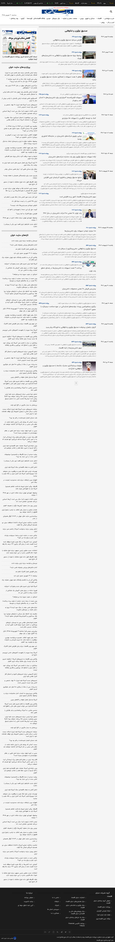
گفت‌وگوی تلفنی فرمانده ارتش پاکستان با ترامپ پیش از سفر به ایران (19, 99)
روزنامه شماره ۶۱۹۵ (44, 94)
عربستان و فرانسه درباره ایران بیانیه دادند (24, 241)
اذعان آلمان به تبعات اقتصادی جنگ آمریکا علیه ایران (21, 467)
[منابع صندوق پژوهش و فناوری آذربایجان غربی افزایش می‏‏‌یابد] (89, 174)
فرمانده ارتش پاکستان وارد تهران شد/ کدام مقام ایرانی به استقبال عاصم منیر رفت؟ (20, 93)
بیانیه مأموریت (28, 901)
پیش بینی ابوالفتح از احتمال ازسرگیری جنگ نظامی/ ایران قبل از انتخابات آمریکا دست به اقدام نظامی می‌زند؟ (21, 120)
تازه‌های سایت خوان (19, 235)
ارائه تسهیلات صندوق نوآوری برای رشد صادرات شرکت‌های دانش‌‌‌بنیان (72, 157)
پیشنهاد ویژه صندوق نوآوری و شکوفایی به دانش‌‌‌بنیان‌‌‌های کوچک (62, 57)
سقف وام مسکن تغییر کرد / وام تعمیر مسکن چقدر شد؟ (20, 170)
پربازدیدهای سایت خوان (19, 67)
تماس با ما (55, 897)
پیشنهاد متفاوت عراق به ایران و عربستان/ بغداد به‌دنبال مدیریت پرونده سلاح (20, 142)
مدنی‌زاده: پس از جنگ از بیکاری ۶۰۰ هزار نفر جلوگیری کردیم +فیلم (20, 365)
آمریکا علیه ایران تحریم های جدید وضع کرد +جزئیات (20, 264)
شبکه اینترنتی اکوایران (103, 911)
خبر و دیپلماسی (109, 18)
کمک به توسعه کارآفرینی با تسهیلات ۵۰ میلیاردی (79, 118)
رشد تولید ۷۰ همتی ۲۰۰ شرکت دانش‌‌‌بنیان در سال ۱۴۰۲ (62, 213)
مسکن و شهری (90, 18)
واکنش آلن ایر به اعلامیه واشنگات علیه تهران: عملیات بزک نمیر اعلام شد (19, 258)
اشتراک (57, 905)
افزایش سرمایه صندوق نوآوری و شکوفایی (67, 40)
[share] (53, 932)
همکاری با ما (55, 913)
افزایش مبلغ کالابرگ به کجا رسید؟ (26, 214)
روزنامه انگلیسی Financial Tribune (77, 924)
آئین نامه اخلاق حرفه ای (25, 905)
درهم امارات (78, 3)
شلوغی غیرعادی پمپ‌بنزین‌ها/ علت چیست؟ (23, 205)
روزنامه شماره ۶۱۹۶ (77, 71)
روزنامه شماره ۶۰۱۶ (44, 154)
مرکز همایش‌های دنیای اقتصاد (75, 901)
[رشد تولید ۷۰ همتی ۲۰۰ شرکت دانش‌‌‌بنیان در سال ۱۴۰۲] (89, 213)
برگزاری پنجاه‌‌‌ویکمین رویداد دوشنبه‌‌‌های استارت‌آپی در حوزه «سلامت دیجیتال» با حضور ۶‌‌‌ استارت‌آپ (68, 308)
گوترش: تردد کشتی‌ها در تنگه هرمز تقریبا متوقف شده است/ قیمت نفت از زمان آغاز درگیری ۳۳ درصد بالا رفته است (19, 544)
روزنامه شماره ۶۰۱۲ (77, 171)
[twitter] (65, 932)
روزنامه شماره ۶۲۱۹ (77, 37)
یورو (98, 3)
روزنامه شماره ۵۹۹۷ (91, 245)
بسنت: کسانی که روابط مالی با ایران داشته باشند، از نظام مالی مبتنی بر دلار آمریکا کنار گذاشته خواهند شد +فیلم (20, 424)
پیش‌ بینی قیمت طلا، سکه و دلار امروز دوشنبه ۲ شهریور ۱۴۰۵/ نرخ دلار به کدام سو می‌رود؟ (22, 80)
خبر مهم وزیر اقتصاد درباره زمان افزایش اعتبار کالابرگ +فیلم (20, 325)
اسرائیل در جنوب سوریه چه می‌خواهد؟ (25, 274)
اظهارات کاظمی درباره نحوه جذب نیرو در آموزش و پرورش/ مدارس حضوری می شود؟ (21, 136)
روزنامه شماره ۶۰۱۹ (77, 133)
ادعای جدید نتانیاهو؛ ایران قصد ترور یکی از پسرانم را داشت (20, 225)
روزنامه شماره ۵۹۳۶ (77, 342)
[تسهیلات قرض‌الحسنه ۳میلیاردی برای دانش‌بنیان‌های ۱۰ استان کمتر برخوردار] (89, 98)
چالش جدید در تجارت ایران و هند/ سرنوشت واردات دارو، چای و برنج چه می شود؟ (20, 536)
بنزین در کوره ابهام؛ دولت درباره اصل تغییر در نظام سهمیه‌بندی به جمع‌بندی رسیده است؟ (20, 432)
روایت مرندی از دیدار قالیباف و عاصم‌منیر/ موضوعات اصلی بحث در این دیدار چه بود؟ (20, 455)
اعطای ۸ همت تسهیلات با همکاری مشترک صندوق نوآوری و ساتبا (68, 78)
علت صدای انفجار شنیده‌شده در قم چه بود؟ (23, 418)
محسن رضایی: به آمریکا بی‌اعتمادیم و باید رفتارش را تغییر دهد (21, 389)
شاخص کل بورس (31, 3)
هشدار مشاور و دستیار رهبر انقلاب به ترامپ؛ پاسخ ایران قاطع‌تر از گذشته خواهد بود (19, 511)
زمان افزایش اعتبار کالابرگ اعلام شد (26, 249)
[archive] (45, 932)
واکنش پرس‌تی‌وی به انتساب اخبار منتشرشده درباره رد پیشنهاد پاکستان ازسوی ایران (20, 372)
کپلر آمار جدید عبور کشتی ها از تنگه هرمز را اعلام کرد (20, 197)
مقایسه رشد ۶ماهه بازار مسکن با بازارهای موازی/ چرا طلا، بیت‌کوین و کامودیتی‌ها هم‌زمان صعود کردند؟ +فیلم (20, 293)
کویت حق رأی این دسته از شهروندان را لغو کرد (22, 209)
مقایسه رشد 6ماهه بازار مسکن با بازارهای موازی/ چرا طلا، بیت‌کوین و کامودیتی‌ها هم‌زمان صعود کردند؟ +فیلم (20, 616)
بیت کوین (56, 3)
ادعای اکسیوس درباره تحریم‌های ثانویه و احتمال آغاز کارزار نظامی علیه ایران (21, 353)
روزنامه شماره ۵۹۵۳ (91, 286)
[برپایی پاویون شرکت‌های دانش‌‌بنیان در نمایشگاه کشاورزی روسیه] (89, 136)
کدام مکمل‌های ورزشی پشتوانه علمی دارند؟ (23, 245)
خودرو (49, 18)
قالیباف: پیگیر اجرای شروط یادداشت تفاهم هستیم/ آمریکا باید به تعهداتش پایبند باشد (21, 487)
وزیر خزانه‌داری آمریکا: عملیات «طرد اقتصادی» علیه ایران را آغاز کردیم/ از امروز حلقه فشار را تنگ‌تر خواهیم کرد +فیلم (20, 448)
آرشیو (22, 18)
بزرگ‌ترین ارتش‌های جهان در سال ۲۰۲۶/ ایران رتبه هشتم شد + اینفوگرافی (21, 87)
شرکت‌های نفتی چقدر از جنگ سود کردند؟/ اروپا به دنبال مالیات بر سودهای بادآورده (21, 286)
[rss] (57, 932)
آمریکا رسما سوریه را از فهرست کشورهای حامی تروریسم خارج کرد (20, 331)
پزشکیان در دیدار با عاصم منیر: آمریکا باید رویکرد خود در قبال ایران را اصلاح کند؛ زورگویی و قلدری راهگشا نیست (20, 345)
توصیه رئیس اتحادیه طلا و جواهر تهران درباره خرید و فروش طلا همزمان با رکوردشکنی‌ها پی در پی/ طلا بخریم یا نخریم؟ (20, 190)
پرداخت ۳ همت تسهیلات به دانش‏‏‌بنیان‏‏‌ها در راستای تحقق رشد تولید (68, 269)
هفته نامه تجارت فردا (103, 915)
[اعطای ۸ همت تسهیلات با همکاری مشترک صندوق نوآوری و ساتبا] (89, 74)
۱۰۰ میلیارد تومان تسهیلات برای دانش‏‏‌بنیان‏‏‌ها (80, 231)
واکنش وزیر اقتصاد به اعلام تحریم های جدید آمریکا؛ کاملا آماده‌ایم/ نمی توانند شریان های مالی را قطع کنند (20, 382)
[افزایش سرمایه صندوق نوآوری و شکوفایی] (89, 39)
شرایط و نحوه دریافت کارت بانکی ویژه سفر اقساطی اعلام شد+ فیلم (21, 157)
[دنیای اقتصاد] (57, 11)
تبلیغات (56, 901)
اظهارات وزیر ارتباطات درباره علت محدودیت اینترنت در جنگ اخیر (20, 481)
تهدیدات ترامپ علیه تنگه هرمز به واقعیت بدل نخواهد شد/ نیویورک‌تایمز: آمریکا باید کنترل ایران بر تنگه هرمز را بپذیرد (19, 473)
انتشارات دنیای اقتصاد (78, 897)
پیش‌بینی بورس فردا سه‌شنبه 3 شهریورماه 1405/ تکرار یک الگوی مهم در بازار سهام (20, 632)
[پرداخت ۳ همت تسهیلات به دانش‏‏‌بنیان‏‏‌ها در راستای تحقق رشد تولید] (89, 264)
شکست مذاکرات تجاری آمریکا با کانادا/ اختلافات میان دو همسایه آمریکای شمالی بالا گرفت (19, 524)
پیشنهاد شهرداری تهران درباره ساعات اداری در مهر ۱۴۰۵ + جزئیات (20, 219)
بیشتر (103, 22)
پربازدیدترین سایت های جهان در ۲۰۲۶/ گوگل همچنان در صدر (20, 517)
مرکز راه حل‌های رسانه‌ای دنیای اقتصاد (75, 918)
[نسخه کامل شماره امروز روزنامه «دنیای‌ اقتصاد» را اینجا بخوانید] (19, 41)
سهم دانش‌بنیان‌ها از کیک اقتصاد (70, 348)
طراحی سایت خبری (8, 938)
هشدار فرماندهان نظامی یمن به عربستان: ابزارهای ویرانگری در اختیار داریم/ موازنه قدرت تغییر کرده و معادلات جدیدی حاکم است (21, 302)
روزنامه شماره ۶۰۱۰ (91, 228)
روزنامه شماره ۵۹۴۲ (91, 324)
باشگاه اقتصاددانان (39, 18)
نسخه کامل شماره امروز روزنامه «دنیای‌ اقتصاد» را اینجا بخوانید (20, 58)
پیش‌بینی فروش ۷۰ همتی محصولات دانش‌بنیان (79, 289)
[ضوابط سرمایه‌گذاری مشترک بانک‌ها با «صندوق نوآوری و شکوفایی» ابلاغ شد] (89, 366)
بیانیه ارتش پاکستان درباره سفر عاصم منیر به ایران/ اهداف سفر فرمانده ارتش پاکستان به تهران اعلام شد (20, 74)
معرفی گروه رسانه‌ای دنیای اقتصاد (102, 902)
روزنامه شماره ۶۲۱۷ (77, 52)
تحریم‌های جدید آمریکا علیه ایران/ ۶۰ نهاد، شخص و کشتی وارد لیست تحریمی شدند (20, 106)
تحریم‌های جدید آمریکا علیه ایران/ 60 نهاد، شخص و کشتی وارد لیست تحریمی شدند (20, 681)
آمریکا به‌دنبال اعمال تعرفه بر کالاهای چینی (24, 377)
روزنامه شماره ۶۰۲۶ (44, 115)
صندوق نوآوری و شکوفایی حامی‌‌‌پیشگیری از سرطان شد (77, 248)
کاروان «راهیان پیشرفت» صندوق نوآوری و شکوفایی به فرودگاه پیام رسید (71, 327)
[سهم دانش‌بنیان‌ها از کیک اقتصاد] (89, 344)
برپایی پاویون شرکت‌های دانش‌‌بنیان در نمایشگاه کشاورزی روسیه (62, 137)
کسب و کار (110, 22)
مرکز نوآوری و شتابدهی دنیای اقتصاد (75, 906)
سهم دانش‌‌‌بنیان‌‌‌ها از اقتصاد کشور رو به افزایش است (78, 197)
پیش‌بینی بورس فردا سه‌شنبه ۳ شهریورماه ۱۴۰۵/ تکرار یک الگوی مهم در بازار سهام (20, 310)
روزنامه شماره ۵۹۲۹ (77, 362)
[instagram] (69, 932)
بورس (82, 18)
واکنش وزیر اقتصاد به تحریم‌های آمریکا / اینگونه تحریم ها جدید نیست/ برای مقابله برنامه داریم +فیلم (20, 337)
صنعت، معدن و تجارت (69, 18)
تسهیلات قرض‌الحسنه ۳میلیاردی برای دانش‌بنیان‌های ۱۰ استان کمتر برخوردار (60, 99)
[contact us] (49, 932)
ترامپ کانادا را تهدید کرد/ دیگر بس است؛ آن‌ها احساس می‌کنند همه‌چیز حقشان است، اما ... (19, 112)
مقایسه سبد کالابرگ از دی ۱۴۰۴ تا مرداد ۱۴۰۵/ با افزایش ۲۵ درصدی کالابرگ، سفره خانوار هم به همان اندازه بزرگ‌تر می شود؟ (20, 128)
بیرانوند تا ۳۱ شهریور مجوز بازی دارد (25, 253)
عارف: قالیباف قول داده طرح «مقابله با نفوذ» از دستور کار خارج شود (20, 183)
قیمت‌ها (29, 18)
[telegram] (61, 932)
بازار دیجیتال (56, 18)
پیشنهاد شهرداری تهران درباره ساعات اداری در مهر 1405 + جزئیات (20, 816)
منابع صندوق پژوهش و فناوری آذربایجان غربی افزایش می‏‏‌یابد (63, 179)
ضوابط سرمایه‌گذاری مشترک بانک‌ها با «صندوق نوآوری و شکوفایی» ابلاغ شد (62, 367)
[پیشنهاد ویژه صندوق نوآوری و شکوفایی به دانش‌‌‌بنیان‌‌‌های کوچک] (89, 55)
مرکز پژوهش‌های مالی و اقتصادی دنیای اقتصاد (77, 912)
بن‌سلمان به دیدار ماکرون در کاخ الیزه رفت (23, 405)
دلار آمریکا (3, 3)
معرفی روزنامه (28, 897)
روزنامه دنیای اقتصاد (103, 907)
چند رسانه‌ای (14, 18)
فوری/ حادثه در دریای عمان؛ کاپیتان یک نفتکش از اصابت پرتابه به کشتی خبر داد (21, 269)
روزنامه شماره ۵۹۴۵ (44, 303)
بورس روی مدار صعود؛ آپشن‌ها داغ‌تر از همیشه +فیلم (20, 506)
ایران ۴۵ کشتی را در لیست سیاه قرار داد (24, 201)
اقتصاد (99, 18)
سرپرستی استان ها (53, 909)
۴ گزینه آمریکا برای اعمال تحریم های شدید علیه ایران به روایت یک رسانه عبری (19, 164)
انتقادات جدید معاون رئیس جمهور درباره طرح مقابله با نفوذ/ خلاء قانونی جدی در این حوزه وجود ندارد (19, 551)
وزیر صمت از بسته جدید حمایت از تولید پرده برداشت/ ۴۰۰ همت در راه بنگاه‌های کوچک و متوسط (19, 279)
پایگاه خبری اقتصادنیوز (103, 919)
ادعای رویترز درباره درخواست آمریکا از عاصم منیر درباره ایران (20, 530)
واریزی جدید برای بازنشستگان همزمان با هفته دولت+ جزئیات (20, 177)
